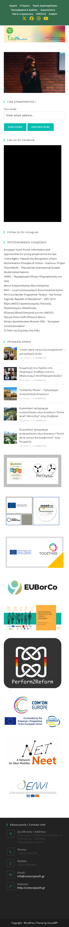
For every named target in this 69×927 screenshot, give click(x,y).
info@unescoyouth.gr (31, 876)
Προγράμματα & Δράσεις (24, 10)
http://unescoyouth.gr (31, 888)
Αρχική (13, 5)
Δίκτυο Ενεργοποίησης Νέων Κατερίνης (26, 285)
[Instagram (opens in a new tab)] (38, 18)
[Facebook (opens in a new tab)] (31, 18)
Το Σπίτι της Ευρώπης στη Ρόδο (22, 330)
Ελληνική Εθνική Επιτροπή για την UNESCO (28, 312)
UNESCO (41, 14)
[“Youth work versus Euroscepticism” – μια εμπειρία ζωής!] (10, 353)
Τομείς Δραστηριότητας (45, 5)
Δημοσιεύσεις (47, 10)
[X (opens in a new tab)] (24, 18)
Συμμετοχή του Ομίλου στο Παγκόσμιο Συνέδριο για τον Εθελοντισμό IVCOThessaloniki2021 (41, 372)
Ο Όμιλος (25, 5)
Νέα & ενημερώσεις (22, 14)
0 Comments (39, 358)
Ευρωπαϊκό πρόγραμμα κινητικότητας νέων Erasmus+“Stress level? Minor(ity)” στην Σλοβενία (41, 412)
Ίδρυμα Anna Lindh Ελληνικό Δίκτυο (24, 317)
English (53, 14)
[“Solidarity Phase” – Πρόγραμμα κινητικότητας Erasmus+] (10, 393)
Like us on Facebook (21, 140)
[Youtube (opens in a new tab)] (45, 18)
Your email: (10, 109)
